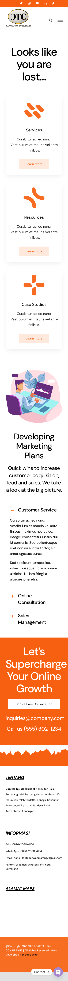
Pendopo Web (29, 954)
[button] (34, 510)
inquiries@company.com (35, 718)
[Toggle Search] (50, 20)
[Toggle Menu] (60, 20)
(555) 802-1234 (42, 728)
